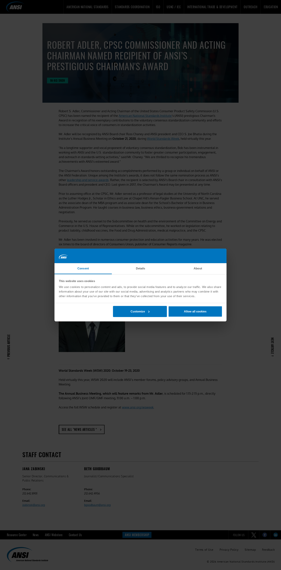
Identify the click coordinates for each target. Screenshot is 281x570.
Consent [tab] (83, 268)
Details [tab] (140, 268)
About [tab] (198, 268)
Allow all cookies (195, 311)
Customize (138, 311)
